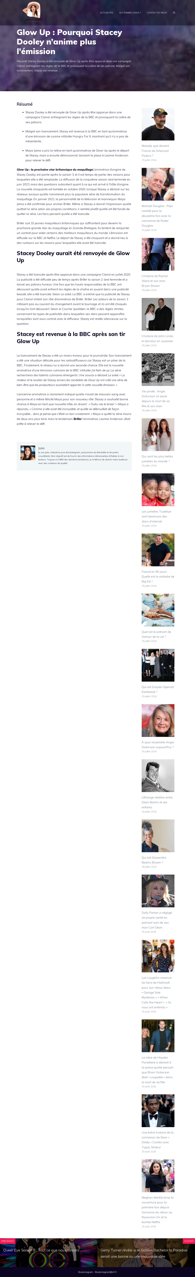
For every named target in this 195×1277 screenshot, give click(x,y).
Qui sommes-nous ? (130, 12)
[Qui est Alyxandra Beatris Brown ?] (158, 849)
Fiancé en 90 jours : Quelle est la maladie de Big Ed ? (158, 576)
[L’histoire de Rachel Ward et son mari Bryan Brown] (158, 268)
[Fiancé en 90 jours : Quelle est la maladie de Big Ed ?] (158, 564)
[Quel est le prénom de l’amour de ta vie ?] (158, 624)
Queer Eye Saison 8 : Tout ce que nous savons (41, 1250)
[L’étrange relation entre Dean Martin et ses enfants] (158, 789)
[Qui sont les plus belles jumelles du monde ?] (158, 448)
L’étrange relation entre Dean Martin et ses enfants (157, 802)
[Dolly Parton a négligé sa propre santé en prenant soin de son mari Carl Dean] (158, 905)
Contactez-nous (157, 12)
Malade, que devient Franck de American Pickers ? (155, 150)
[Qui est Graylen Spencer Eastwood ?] (158, 679)
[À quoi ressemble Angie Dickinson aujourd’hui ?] (158, 734)
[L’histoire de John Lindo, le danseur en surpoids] (158, 328)
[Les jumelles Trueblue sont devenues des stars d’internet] (158, 504)
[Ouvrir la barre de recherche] (174, 12)
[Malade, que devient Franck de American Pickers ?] (158, 138)
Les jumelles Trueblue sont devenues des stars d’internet (156, 516)
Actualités (106, 12)
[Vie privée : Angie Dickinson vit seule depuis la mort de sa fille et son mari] (158, 383)
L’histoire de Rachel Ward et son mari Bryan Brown (155, 281)
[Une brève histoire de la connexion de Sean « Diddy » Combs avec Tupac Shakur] (158, 1124)
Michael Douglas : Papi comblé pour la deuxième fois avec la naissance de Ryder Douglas (157, 215)
